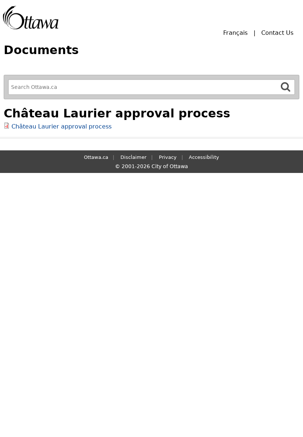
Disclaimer (133, 157)
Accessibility (204, 157)
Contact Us (277, 32)
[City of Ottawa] (30, 17)
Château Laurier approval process (61, 126)
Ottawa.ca (96, 157)
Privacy (168, 157)
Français (235, 32)
